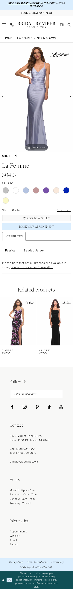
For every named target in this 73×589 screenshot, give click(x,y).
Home (8, 38)
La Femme (24, 38)
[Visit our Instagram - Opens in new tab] (24, 407)
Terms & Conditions (37, 562)
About (13, 540)
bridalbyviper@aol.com (24, 462)
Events (14, 544)
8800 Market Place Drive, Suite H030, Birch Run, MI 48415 (30, 438)
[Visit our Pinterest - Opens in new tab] (37, 407)
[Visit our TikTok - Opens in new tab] (49, 407)
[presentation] (18, 321)
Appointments (18, 531)
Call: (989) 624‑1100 (22, 449)
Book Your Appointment (36, 226)
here (36, 586)
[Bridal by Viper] (36, 25)
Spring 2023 (46, 38)
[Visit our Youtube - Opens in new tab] (61, 407)
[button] (4, 25)
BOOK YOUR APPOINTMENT (21, 3)
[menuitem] (4, 25)
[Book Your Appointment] (62, 24)
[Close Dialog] (3, 580)
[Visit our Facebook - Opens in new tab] (12, 407)
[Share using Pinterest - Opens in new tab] (16, 156)
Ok (9, 579)
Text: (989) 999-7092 (23, 453)
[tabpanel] (36, 97)
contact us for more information (32, 267)
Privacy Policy (16, 562)
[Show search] (69, 24)
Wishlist (14, 536)
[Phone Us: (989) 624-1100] (12, 25)
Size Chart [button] (64, 210)
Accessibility (57, 562)
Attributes (14, 236)
